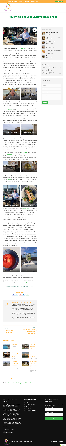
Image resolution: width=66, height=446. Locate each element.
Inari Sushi (48, 46)
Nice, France (14, 344)
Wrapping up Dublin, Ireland (15, 354)
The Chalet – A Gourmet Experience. (33, 346)
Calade (9, 179)
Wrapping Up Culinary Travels (9, 28)
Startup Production (59, 441)
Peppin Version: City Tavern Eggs (53, 37)
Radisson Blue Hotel (27, 208)
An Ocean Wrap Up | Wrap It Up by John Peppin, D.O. (21, 383)
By (28, 286)
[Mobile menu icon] (62, 7)
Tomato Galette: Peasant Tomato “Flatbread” (53, 51)
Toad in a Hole (49, 55)
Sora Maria (24, 152)
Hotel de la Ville (9, 109)
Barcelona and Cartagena (22, 282)
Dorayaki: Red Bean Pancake (52, 32)
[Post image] (6, 346)
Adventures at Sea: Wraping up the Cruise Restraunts (15, 364)
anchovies (9, 154)
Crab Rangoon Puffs (50, 41)
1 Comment (24, 287)
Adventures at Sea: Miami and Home (33, 354)
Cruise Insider (23, 48)
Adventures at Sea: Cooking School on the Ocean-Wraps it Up (33, 365)
